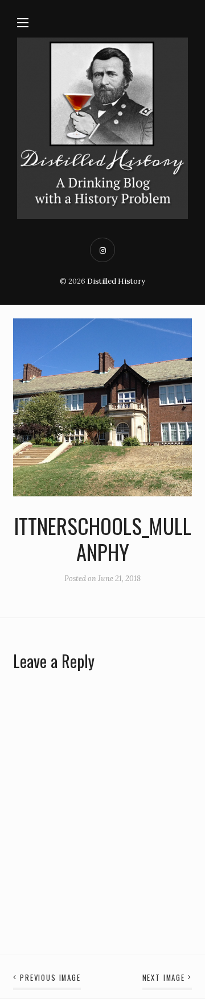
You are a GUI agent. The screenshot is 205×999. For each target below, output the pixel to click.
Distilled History (116, 281)
